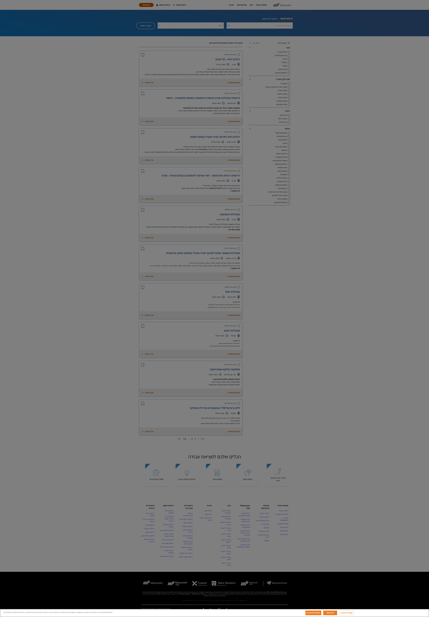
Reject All (330, 613)
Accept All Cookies (313, 613)
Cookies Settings (346, 613)
